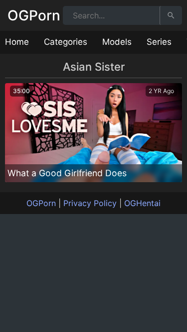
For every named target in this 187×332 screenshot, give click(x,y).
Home (17, 42)
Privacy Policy (90, 203)
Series (159, 42)
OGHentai (142, 203)
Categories (65, 42)
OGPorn (33, 15)
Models (117, 42)
